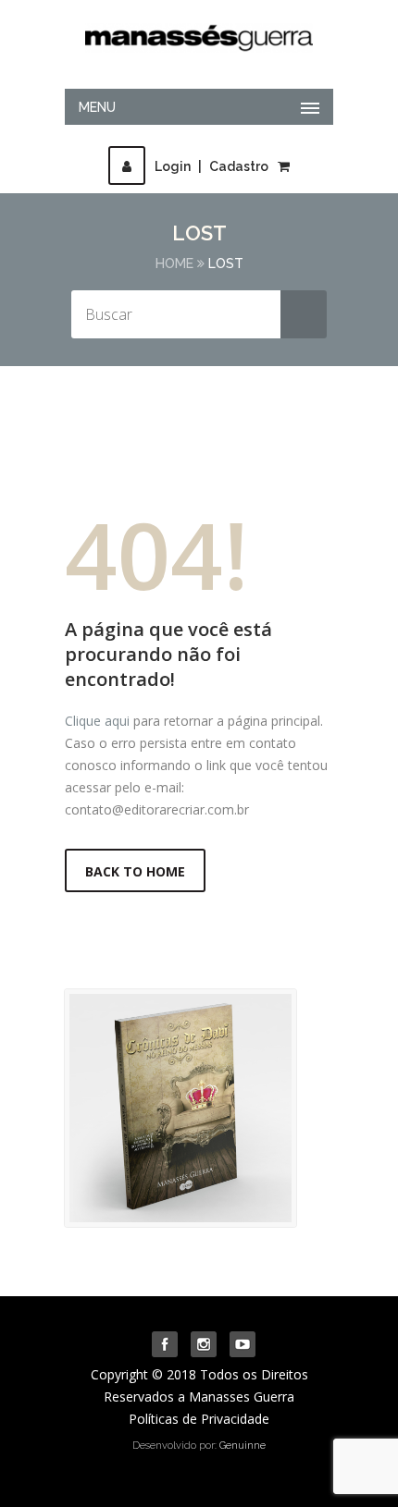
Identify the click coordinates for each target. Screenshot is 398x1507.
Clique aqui (97, 720)
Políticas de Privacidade (199, 1418)
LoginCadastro (211, 166)
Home (174, 263)
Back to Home (135, 871)
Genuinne (242, 1446)
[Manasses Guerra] (199, 33)
